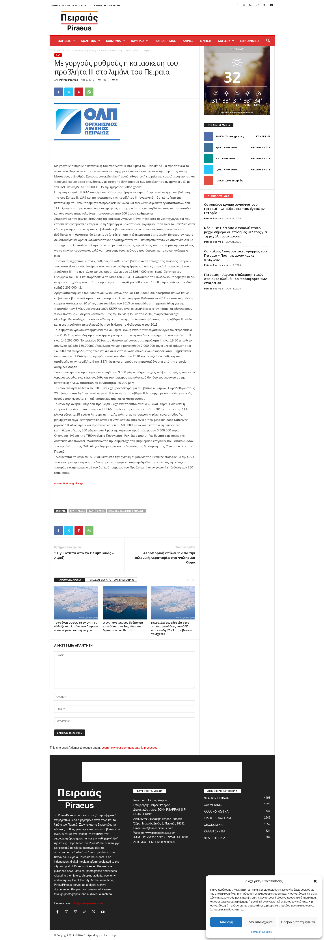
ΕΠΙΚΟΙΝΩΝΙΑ (249, 41)
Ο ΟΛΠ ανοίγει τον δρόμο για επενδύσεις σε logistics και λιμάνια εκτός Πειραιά (123, 626)
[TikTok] (257, 5)
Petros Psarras (68, 79)
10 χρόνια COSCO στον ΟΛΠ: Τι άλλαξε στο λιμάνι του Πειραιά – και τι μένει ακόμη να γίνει (76, 626)
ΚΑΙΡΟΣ (187, 41)
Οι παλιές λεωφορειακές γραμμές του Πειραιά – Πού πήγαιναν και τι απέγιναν (235, 255)
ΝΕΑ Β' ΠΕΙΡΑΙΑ (214, 838)
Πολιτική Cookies (261, 931)
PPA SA (81, 510)
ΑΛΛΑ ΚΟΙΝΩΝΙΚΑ (216, 811)
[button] (315, 881)
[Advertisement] (194, 21)
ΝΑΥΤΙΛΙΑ (137, 41)
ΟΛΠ (68, 50)
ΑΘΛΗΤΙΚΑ (88, 41)
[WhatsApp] (89, 92)
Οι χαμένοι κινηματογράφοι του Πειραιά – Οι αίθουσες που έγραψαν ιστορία (234, 208)
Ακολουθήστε (260, 147)
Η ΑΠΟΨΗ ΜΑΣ (165, 41)
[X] (264, 5)
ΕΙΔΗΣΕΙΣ (64, 41)
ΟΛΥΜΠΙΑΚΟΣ (213, 805)
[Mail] (250, 5)
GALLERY (224, 41)
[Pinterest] (78, 92)
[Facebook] (237, 5)
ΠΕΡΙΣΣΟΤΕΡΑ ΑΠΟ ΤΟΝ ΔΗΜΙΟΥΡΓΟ (111, 579)
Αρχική (57, 50)
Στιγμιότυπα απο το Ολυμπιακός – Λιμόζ (84, 555)
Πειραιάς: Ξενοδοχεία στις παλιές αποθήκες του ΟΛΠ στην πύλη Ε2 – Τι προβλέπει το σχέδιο (171, 628)
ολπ (91, 510)
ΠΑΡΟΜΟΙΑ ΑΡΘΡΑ (69, 579)
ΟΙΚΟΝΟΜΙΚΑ (213, 824)
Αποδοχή (226, 922)
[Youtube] (271, 5)
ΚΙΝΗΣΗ (205, 41)
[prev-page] (188, 580)
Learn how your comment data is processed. (130, 747)
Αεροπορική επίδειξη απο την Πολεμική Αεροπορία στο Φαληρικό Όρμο (164, 557)
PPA (72, 510)
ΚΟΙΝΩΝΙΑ (113, 41)
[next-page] (193, 580)
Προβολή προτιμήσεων (298, 922)
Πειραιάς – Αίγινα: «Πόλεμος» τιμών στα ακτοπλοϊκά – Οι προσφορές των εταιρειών (235, 278)
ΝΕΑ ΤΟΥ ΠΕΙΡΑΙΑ (216, 798)
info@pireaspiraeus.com (87, 903)
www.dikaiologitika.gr (68, 483)
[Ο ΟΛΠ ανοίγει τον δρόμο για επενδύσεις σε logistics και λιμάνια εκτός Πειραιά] (125, 602)
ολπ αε (100, 510)
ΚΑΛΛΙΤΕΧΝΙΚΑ (214, 831)
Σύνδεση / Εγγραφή (107, 5)
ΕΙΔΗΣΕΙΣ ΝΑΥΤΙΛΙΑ (217, 818)
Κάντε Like (263, 136)
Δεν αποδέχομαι (260, 922)
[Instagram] (244, 5)
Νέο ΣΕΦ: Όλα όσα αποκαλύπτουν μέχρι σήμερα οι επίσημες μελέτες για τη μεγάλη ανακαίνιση (235, 232)
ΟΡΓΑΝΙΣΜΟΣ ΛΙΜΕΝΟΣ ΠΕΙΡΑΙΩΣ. (126, 510)
